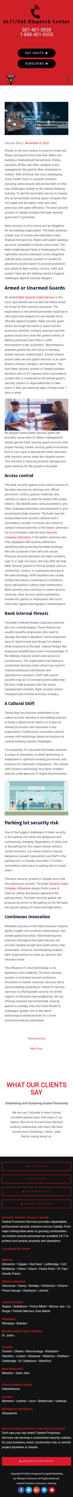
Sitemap (52, 1483)
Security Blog (13, 143)
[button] (68, 79)
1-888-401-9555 (36, 34)
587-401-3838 (36, 30)
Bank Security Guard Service (36, 297)
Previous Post (36, 1038)
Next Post (36, 1048)
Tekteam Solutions (26, 1478)
